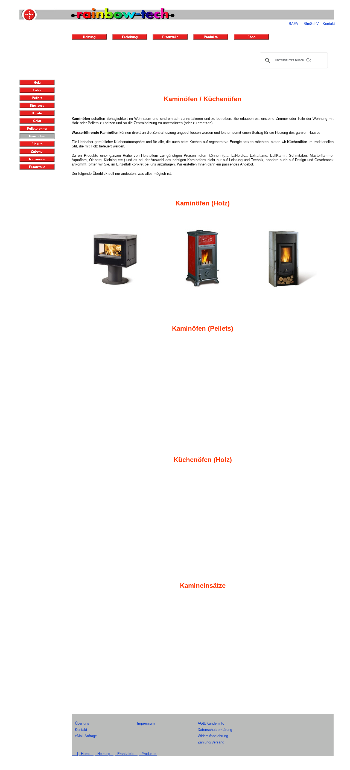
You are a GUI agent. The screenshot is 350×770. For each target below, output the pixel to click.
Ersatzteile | (126, 754)
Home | (86, 754)
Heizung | (104, 754)
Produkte (148, 754)
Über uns (82, 723)
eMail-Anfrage (86, 736)
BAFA (293, 24)
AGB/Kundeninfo (211, 723)
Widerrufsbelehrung (213, 736)
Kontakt (329, 24)
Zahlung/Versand (211, 742)
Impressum (146, 723)
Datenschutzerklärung (215, 730)
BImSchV (311, 24)
